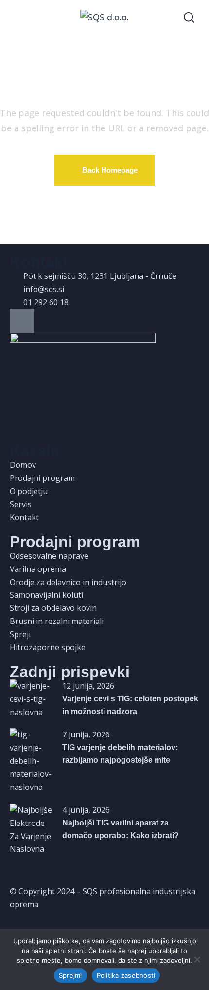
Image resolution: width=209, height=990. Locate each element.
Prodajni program (75, 541)
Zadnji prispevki (70, 671)
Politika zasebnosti (126, 975)
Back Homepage (110, 170)
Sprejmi (70, 975)
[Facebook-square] (22, 321)
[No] (197, 959)
